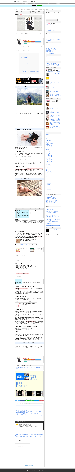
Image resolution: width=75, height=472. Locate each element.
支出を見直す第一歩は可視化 (51, 212)
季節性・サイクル (49, 145)
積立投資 (26, 3)
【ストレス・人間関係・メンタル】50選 (21, 386)
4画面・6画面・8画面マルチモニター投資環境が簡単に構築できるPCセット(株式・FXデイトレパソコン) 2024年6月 (55, 78)
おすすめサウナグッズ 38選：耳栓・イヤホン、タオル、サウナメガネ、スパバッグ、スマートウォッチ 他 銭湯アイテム (55, 127)
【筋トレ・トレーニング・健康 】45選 (21, 385)
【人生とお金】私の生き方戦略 (50, 24)
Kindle (25, 359)
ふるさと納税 (48, 153)
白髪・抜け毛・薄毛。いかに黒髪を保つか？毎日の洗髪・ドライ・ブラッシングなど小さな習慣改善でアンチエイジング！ (55, 108)
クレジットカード (49, 159)
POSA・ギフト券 (49, 161)
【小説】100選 (18, 384)
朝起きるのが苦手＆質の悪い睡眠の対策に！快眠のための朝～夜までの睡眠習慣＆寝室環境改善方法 (55, 104)
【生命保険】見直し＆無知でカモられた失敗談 (52, 65)
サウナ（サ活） (49, 189)
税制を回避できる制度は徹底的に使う (52, 221)
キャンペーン (49, 165)
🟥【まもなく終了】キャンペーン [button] (20, 403)
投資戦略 (47, 144)
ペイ (47, 160)
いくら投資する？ (50, 218)
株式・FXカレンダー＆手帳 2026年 (51, 49)
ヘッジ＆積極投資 (49, 146)
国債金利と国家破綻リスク (49, 51)
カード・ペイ (42, 3)
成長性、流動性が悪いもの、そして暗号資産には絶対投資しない (30, 71)
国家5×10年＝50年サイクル (50, 50)
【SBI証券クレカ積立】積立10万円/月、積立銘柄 (53, 39)
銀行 (47, 162)
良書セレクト (49, 184)
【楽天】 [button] (30, 403)
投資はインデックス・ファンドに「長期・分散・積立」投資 (29, 64)
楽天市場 (33, 359)
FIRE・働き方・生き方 (50, 172)
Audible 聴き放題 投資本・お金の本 (51, 201)
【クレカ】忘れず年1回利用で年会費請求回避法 (52, 64)
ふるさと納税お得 (49, 155)
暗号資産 (34, 3)
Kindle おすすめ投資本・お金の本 (51, 198)
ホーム (19, 3)
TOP (14, 9)
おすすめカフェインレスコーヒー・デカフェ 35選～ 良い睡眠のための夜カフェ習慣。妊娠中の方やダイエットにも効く (55, 112)
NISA (47, 136)
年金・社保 (48, 151)
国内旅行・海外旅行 (49, 188)
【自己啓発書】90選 (33, 376)
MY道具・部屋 (58, 3)
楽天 (47, 167)
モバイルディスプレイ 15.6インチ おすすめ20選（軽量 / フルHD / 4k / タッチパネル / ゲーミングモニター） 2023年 (55, 91)
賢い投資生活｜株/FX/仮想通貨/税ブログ (25, 1)
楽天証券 (22, 244)
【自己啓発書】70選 (19, 382)
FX (46, 139)
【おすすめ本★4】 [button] (29, 365)
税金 (47, 150)
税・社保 (47, 149)
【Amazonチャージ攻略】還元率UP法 (51, 63)
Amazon (29, 359)
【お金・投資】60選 (33, 377)
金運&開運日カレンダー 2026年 (50, 48)
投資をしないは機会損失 (24, 57)
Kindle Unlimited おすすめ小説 (50, 197)
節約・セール (50, 3)
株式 (46, 138)
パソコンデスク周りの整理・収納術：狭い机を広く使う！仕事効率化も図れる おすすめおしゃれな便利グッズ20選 (55, 87)
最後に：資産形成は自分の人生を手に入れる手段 (53, 225)
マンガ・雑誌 (49, 183)
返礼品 (48, 154)
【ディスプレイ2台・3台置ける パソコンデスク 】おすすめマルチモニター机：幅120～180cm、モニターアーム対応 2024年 (55, 95)
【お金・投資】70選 (19, 383)
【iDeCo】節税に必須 (49, 40)
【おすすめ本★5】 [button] (23, 365)
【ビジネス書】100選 (33, 375)
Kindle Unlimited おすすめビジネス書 (51, 196)
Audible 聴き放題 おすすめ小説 (50, 202)
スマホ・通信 (48, 169)
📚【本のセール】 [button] (18, 365)
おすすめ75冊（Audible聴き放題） (51, 30)
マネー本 (21, 14)
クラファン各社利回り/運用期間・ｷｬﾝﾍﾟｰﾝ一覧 (52, 53)
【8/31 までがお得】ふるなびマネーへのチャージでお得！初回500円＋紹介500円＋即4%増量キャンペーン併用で (29, 405)
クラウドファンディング (49, 143)
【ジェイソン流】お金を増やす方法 (25, 63)
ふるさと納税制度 (49, 156)
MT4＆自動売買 (49, 140)
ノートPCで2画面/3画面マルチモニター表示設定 (53, 71)
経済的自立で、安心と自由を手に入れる (26, 56)
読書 (46, 176)
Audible (25, 43)
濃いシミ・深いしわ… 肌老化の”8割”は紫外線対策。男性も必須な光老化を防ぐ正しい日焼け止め (55, 116)
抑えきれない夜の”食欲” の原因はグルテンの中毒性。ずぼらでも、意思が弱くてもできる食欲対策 (55, 123)
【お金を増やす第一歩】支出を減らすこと (52, 211)
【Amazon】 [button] (26, 403)
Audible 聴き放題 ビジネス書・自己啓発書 (52, 200)
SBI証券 (25, 244)
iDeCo (48, 135)
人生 (46, 170)
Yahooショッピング (38, 359)
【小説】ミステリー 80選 (33, 379)
